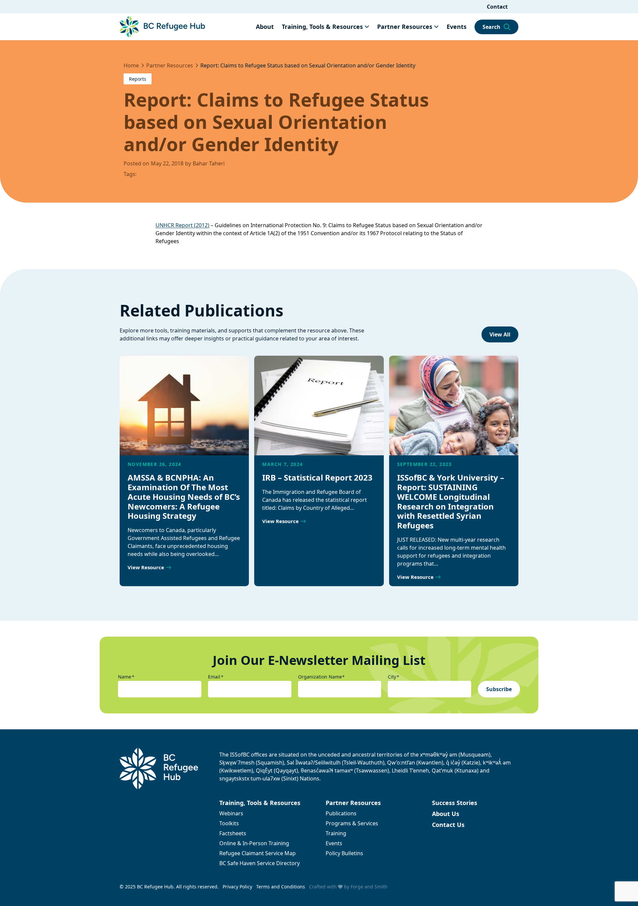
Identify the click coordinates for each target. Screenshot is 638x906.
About (265, 27)
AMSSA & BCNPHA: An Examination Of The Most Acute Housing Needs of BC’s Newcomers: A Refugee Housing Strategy (184, 496)
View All (499, 334)
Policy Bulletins (344, 853)
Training (336, 833)
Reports (137, 79)
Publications (341, 813)
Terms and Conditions (280, 886)
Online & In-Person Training (254, 843)
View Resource (146, 567)
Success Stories (454, 803)
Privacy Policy (237, 886)
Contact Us (448, 825)
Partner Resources (404, 27)
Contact (497, 6)
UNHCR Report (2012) (182, 225)
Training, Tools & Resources (322, 27)
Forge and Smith (369, 886)
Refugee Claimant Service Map (257, 853)
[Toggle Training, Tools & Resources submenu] (367, 27)
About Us (445, 814)
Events (457, 27)
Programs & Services (352, 823)
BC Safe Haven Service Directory (259, 863)
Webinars (231, 813)
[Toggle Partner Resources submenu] (436, 27)
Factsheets (232, 833)
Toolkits (229, 823)
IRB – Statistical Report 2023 (317, 477)
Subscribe (499, 689)
